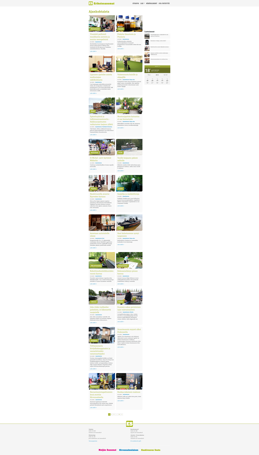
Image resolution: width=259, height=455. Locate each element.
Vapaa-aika (132, 79)
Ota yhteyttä (164, 3)
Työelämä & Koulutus (107, 126)
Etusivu (136, 3)
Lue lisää (93, 51)
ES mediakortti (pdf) (136, 441)
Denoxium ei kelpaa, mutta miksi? (158, 40)
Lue (141, 3)
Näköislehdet (151, 3)
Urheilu (131, 312)
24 (119, 414)
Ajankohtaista (98, 41)
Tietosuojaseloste (93, 441)
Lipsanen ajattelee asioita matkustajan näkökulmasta (159, 54)
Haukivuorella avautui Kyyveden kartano (160, 47)
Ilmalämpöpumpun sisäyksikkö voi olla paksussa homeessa (159, 35)
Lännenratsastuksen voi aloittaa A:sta (159, 59)
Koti (103, 238)
